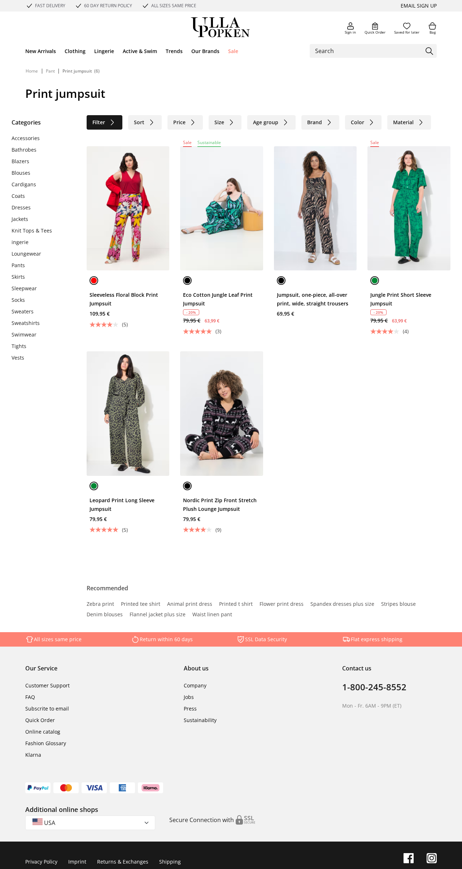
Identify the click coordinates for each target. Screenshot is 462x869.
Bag (433, 32)
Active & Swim (140, 51)
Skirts (18, 276)
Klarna (33, 754)
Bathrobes (24, 149)
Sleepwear (24, 288)
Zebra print (100, 604)
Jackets (20, 219)
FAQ (30, 697)
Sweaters (23, 311)
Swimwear (24, 334)
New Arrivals (40, 51)
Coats (18, 195)
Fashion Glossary (45, 743)
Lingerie (104, 51)
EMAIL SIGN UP (419, 5)
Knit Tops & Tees (32, 230)
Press (190, 708)
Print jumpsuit (77, 71)
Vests (18, 357)
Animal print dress (189, 604)
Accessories (26, 138)
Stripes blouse (398, 604)
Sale (233, 51)
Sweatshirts (26, 323)
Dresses (21, 207)
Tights (19, 346)
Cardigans (24, 184)
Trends (174, 51)
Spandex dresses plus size (342, 604)
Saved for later (406, 32)
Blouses (21, 172)
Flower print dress (282, 604)
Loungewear (26, 253)
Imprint (77, 861)
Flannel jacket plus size (158, 615)
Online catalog (42, 731)
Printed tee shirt (140, 604)
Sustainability (200, 720)
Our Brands (205, 51)
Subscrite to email (47, 708)
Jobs (189, 697)
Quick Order (375, 32)
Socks (18, 299)
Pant (51, 71)
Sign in (350, 32)
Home (32, 71)
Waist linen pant (212, 615)
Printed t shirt (236, 604)
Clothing (75, 51)
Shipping (170, 861)
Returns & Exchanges (122, 861)
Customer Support (47, 685)
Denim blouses (105, 615)
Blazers (20, 161)
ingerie (20, 242)
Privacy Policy (41, 861)
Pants (18, 265)
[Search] (429, 51)
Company (195, 685)
